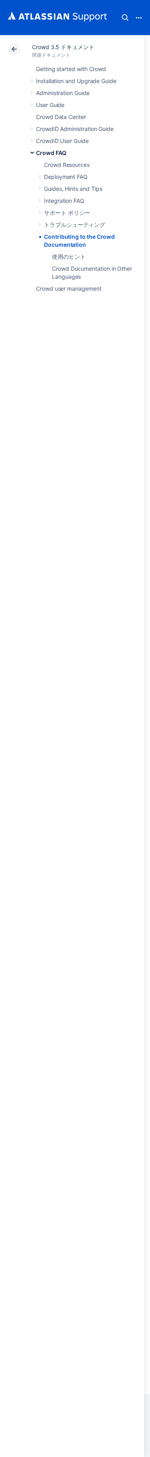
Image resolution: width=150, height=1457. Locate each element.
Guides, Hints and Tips (73, 188)
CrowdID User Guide (62, 140)
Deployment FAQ (66, 176)
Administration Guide (63, 92)
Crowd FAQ (51, 152)
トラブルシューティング (74, 224)
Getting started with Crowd (71, 68)
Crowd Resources (67, 164)
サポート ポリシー (67, 212)
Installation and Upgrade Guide (76, 80)
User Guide (50, 104)
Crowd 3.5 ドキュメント (63, 47)
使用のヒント (69, 256)
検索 (125, 17)
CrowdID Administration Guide (75, 128)
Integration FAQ (64, 200)
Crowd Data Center (61, 116)
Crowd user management (69, 288)
